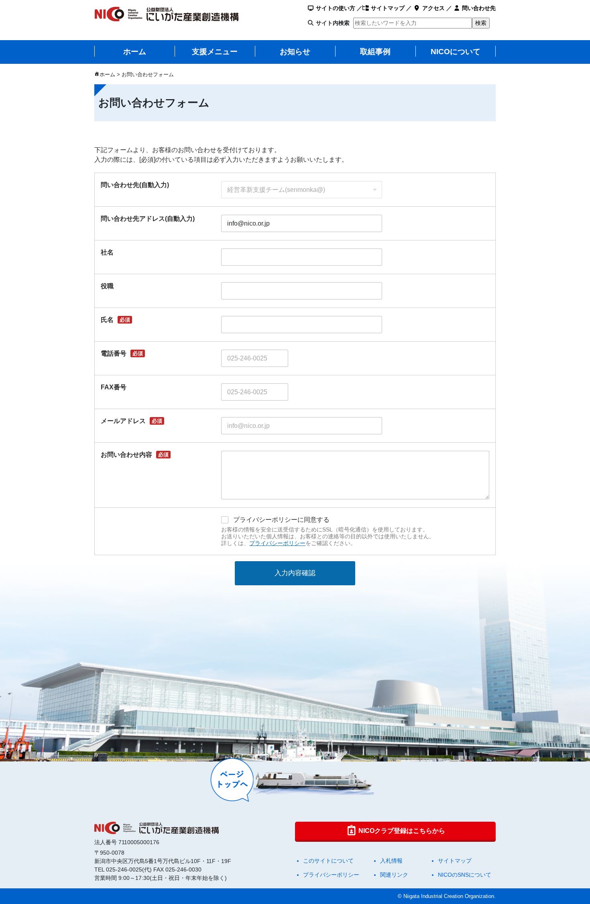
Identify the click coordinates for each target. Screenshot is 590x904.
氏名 (115, 319)
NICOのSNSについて (464, 874)
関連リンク (394, 874)
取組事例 (375, 51)
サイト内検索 (333, 23)
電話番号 (122, 353)
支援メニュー (215, 51)
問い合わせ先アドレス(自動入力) (148, 218)
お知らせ (295, 51)
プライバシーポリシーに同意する (281, 519)
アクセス (433, 8)
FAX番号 (113, 387)
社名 (107, 252)
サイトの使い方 (334, 8)
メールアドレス (131, 420)
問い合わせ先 (478, 8)
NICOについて (455, 51)
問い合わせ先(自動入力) (135, 184)
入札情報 (391, 860)
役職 (107, 286)
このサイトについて (328, 860)
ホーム (134, 51)
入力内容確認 (295, 573)
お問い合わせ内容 (135, 454)
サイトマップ (387, 8)
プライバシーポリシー (277, 543)
